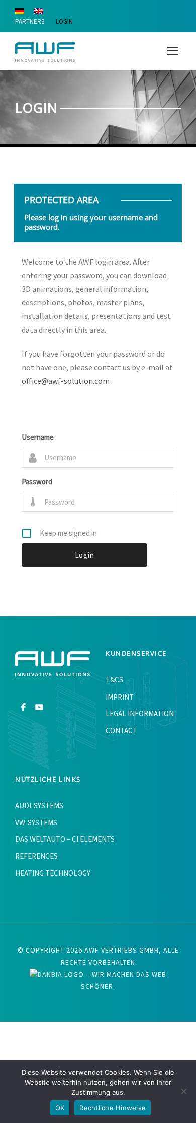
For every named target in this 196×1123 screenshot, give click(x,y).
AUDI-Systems (39, 805)
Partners (29, 21)
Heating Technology (52, 873)
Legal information (140, 713)
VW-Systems (36, 822)
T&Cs (114, 679)
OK (60, 1108)
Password (37, 481)
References (36, 856)
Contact (121, 730)
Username (38, 437)
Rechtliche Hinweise (112, 1108)
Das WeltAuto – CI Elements (65, 839)
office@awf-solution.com (66, 381)
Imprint (120, 697)
